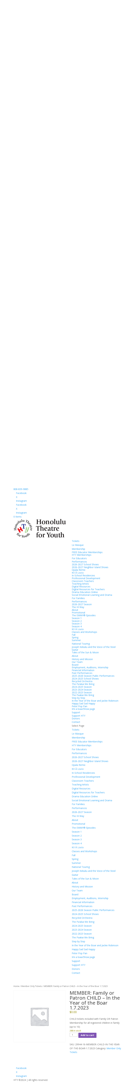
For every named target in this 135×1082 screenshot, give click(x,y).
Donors (76, 718)
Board (75, 664)
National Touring (81, 643)
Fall (73, 634)
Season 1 (77, 618)
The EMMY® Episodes (84, 615)
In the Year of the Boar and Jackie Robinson (95, 700)
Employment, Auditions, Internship (90, 667)
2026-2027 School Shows (85, 564)
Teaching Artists (80, 583)
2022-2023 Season (82, 692)
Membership (78, 548)
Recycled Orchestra (82, 681)
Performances (79, 561)
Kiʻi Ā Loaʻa (77, 572)
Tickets (75, 541)
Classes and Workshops (84, 632)
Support (76, 712)
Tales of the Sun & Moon (85, 652)
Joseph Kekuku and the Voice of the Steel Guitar (94, 648)
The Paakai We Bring (83, 695)
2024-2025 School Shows (85, 678)
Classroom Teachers (83, 581)
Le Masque (78, 545)
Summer (76, 640)
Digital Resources (81, 586)
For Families (78, 598)
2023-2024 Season (82, 689)
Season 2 (77, 620)
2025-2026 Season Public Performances (93, 675)
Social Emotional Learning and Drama (92, 594)
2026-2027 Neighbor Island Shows (90, 567)
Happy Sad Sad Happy (83, 703)
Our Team (77, 662)
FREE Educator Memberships (87, 552)
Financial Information (83, 670)
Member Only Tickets (31, 986)
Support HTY (78, 715)
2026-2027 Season (82, 604)
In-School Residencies (83, 575)
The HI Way (78, 607)
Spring (75, 637)
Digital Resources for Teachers (88, 589)
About (75, 609)
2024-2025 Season (82, 686)
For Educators (79, 558)
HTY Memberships (81, 554)
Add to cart (87, 1035)
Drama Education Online (85, 592)
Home (16, 986)
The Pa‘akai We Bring (83, 684)
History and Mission (82, 659)
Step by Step (78, 697)
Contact (76, 721)
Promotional (78, 612)
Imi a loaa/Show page (83, 708)
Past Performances (82, 673)
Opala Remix (78, 569)
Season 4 (77, 626)
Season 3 (77, 623)
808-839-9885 (21, 489)
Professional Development (86, 578)
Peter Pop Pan (79, 706)
